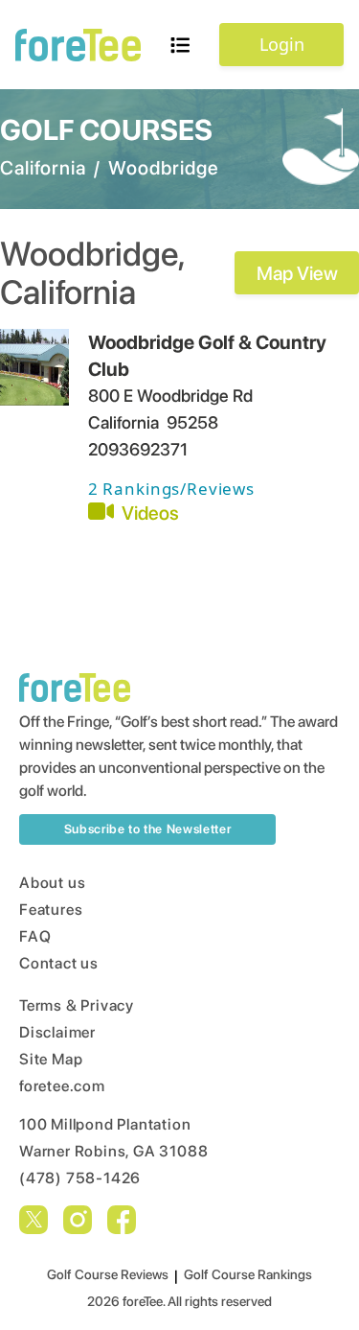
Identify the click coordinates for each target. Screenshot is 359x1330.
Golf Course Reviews (107, 1274)
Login (281, 44)
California (43, 167)
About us (52, 883)
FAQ (35, 936)
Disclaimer (57, 1032)
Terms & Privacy (76, 1005)
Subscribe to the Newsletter (148, 829)
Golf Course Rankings (248, 1274)
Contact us (59, 963)
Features (50, 909)
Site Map (50, 1059)
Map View (297, 273)
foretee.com (62, 1086)
